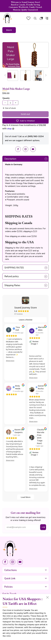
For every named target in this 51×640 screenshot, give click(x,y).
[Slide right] (45, 75)
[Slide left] (5, 75)
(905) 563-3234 (35, 136)
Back (9, 30)
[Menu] (47, 18)
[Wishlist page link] (28, 18)
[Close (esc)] (47, 597)
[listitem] (25, 6)
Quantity (6, 98)
